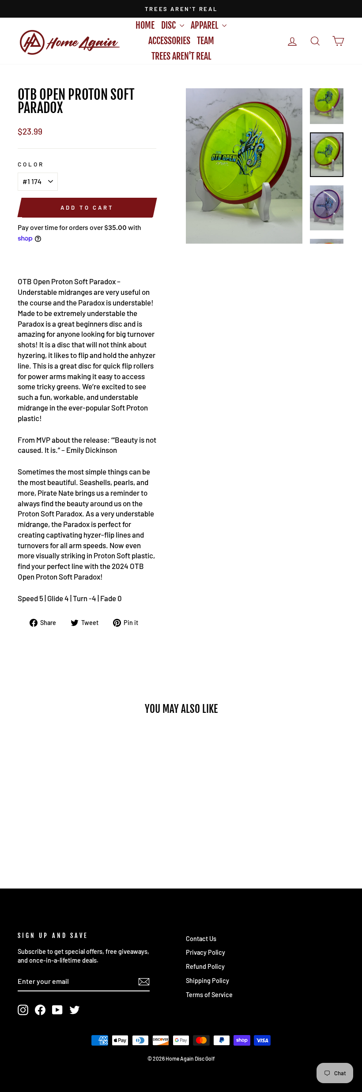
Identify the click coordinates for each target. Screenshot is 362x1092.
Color (31, 164)
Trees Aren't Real (181, 56)
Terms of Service (209, 994)
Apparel (205, 25)
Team (205, 40)
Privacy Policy (205, 952)
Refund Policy (205, 966)
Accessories (169, 40)
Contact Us (201, 938)
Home (145, 25)
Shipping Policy (207, 980)
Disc (169, 25)
